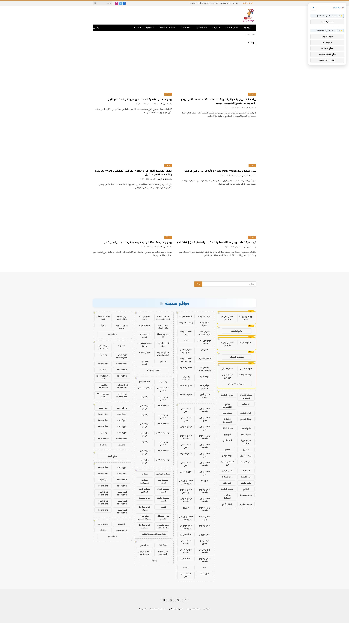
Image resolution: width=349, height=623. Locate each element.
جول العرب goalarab (163, 552)
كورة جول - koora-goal (121, 356)
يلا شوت (163, 381)
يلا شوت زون (121, 530)
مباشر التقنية (227, 489)
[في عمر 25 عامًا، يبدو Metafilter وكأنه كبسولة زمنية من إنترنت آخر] (216, 216)
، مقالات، (168, 94)
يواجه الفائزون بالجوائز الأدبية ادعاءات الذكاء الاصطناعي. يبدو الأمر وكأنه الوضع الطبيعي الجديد (218, 101)
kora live (103, 408)
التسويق (137, 28)
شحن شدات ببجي (204, 518)
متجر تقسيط (186, 453)
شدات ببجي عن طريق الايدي (186, 482)
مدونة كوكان (227, 428)
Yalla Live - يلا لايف (103, 377)
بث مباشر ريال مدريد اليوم (144, 552)
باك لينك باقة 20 (163, 335)
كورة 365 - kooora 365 (121, 395)
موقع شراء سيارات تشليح (144, 517)
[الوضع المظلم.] (97, 28)
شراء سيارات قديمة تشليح (154, 534)
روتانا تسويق (246, 455)
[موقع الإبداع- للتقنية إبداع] (249, 15)
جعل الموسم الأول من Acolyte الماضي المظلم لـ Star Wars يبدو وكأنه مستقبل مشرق (133, 173)
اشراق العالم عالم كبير (186, 351)
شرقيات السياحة (227, 496)
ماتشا (186, 567)
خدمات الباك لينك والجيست (163, 317)
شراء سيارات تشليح (163, 517)
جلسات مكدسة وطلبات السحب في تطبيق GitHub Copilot (214, 3)
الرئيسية (248, 28)
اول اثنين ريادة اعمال (245, 318)
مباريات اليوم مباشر (163, 389)
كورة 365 (163, 545)
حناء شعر (186, 558)
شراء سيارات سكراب (144, 508)
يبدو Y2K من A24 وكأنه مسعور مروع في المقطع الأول (140, 99)
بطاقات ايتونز (186, 534)
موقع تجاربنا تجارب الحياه (163, 353)
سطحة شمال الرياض (163, 490)
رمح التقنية (246, 477)
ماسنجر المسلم (237, 357)
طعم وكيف (246, 483)
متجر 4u (204, 480)
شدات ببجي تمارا (186, 410)
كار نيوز (227, 434)
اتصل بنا (142, 609)
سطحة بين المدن (163, 481)
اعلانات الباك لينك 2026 (186, 360)
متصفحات (185, 28)
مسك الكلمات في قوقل (246, 396)
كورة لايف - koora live (122, 493)
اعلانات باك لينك (144, 362)
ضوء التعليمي (246, 368)
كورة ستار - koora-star (103, 347)
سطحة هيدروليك (144, 481)
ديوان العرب (144, 352)
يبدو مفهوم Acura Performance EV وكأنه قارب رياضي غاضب (220, 171)
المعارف (246, 470)
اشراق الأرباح (227, 504)
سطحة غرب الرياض (144, 490)
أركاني (246, 489)
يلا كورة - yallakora (103, 386)
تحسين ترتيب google (227, 344)
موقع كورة (112, 456)
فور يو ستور (185, 471)
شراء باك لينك (204, 316)
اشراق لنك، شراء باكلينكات (204, 333)
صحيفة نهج (246, 434)
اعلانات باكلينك (153, 370)
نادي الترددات (246, 461)
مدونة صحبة (246, 495)
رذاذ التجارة (227, 477)
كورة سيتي (144, 545)
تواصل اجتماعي (231, 28)
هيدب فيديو (227, 470)
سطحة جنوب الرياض (163, 499)
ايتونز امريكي (186, 426)
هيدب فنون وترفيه (204, 395)
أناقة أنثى (227, 440)
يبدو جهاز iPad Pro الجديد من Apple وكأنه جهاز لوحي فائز (138, 242)
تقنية (185, 340)
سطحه (144, 474)
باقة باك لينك (246, 342)
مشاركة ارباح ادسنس (227, 318)
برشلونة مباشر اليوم (103, 317)
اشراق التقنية (227, 395)
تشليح (163, 507)
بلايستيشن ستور (204, 542)
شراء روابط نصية (204, 324)
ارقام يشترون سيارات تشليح (163, 526)
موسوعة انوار (246, 504)
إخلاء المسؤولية (193, 609)
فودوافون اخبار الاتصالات (204, 342)
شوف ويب (227, 413)
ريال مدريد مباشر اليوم (122, 317)
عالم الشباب (236, 331)
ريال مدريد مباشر (163, 398)
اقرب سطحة (144, 498)
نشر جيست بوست (144, 317)
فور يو (186, 507)
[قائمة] (94, 28)
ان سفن (245, 404)
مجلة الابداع (227, 455)
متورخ (246, 449)
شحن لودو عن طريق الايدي (186, 527)
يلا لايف (154, 560)
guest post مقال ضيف (163, 326)
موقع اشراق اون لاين (227, 376)
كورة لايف (121, 414)
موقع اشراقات (245, 374)
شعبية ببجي (204, 534)
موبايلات (216, 28)
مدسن (227, 449)
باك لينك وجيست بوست (204, 369)
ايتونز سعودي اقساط (204, 437)
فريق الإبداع (246, 108)
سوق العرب (144, 325)
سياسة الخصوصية (158, 609)
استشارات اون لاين (227, 463)
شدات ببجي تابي (186, 419)
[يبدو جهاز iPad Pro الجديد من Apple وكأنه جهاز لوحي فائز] (132, 216)
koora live (103, 363)
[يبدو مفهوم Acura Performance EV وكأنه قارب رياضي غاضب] (216, 145)
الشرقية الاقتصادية (227, 420)
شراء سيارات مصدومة (144, 526)
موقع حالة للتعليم (204, 386)
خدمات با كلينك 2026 (144, 344)
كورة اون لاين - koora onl (121, 386)
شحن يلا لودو (204, 525)
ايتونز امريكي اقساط (186, 500)
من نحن (206, 609)
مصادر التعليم (186, 367)
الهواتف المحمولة (167, 28)
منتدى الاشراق (204, 358)
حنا (204, 567)
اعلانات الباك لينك (186, 333)
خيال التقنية (245, 413)
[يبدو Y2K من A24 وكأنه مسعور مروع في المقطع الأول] (132, 73)
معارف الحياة (201, 28)
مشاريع (163, 361)
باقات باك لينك (186, 322)
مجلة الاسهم (245, 419)
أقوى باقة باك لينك (163, 344)
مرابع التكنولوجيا (227, 405)
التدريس (204, 349)
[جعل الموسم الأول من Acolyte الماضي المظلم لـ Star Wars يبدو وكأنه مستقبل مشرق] (132, 145)
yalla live (112, 334)
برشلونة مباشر (144, 387)
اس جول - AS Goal (103, 395)
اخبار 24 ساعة (186, 385)
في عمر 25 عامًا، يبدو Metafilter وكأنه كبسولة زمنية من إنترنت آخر (216, 242)
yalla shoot (144, 381)
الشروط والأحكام (176, 609)
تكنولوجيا (150, 28)
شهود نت (227, 483)
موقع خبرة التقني (246, 442)
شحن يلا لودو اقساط (186, 437)
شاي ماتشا (204, 573)
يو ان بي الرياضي (185, 378)
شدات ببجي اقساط (204, 410)
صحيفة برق (227, 368)
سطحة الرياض (163, 474)
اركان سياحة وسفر (236, 383)
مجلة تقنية (205, 376)
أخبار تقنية (252, 94)
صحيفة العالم (186, 394)
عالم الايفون (246, 428)
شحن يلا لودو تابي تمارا (186, 491)
